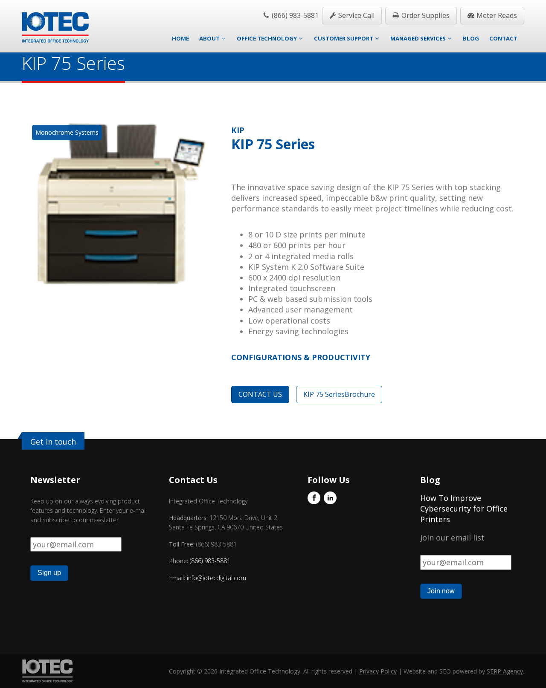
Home (180, 38)
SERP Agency (505, 671)
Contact (503, 38)
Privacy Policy (378, 671)
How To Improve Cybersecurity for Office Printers (464, 508)
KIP (238, 130)
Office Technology (267, 38)
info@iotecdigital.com (215, 578)
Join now (441, 591)
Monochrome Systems (67, 132)
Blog (471, 38)
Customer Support (343, 38)
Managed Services (418, 38)
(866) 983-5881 (210, 561)
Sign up (49, 572)
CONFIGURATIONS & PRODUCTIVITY (300, 357)
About (209, 38)
